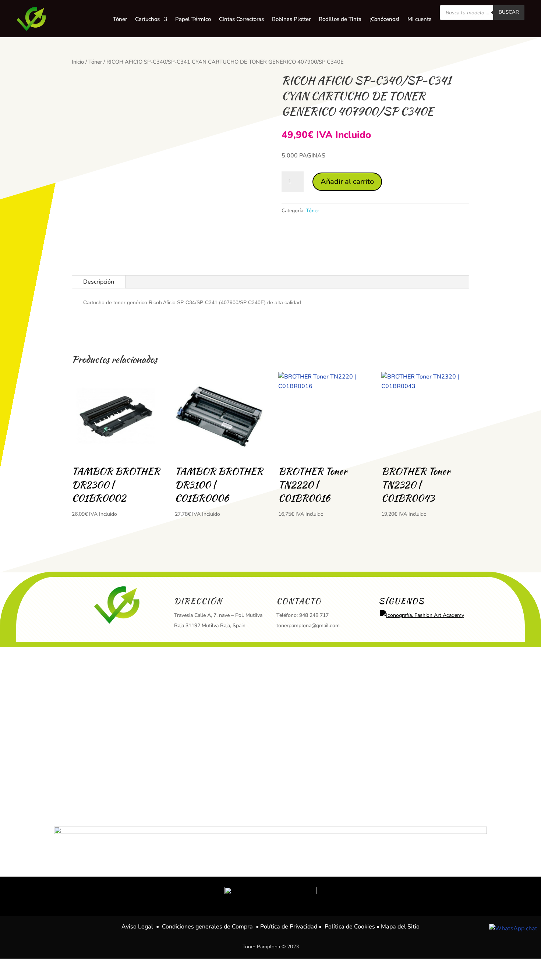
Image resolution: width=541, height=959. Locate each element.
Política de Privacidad (288, 927)
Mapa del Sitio (400, 927)
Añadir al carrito (347, 182)
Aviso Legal (137, 927)
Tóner (95, 61)
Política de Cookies (350, 927)
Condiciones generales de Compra (207, 927)
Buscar (509, 12)
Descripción (98, 282)
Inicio (78, 61)
